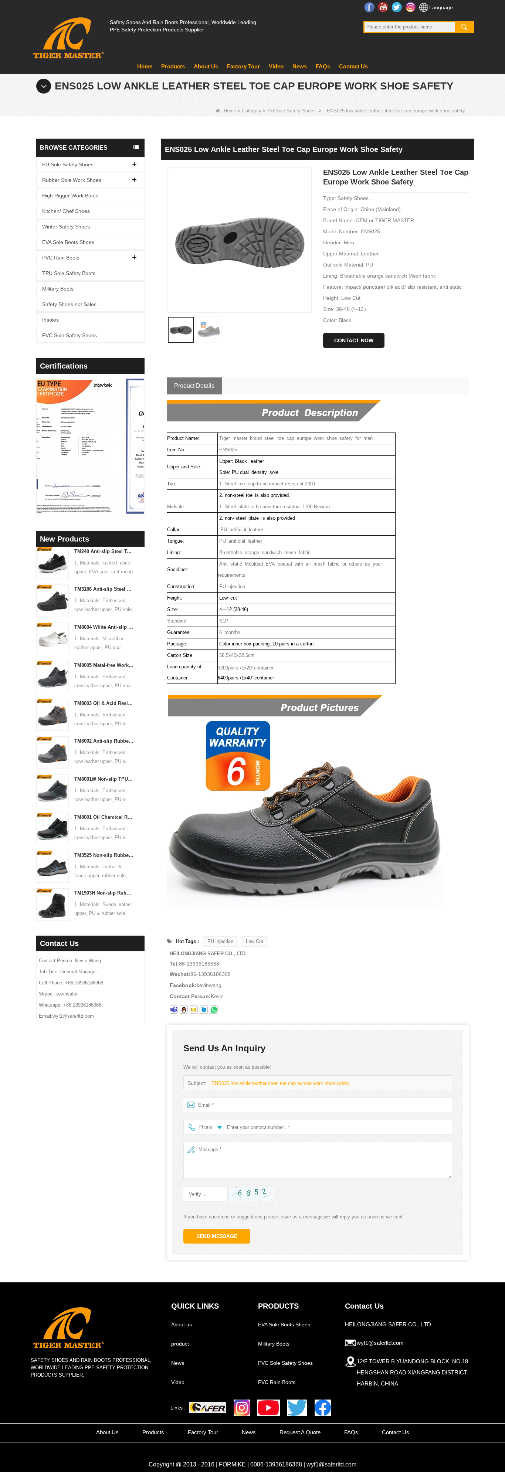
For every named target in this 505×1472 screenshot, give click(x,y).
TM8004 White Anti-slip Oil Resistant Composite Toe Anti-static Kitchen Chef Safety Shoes (104, 627)
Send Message (216, 1236)
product (180, 1344)
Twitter (397, 7)
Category (251, 110)
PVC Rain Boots (60, 258)
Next (141, 435)
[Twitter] (297, 1408)
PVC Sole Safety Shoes (69, 335)
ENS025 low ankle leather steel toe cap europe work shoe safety (280, 1083)
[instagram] (242, 1408)
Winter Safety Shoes (66, 227)
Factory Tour (243, 66)
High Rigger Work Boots (70, 196)
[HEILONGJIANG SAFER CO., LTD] (68, 35)
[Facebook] (323, 1408)
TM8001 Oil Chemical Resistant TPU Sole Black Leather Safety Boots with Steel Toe (104, 817)
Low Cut (254, 941)
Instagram (411, 7)
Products (173, 66)
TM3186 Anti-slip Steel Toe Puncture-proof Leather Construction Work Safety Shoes (104, 589)
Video (276, 66)
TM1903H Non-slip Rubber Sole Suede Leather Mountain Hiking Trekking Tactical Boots (104, 893)
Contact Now (353, 340)
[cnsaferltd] (204, 1009)
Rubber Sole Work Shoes (71, 180)
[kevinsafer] (174, 1009)
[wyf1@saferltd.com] (194, 1009)
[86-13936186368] (214, 1009)
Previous (39, 435)
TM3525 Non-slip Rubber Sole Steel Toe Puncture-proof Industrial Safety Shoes (104, 855)
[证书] (92, 446)
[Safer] (207, 1407)
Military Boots (58, 289)
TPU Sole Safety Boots (68, 273)
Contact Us (353, 66)
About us (181, 1324)
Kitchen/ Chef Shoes (66, 211)
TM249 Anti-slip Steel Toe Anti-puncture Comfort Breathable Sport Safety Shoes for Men (104, 551)
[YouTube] (268, 1408)
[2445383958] (184, 1009)
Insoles (50, 320)
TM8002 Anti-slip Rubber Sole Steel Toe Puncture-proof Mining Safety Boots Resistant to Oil (104, 741)
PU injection (220, 941)
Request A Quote (300, 1432)
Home (144, 66)
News (299, 66)
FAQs (323, 66)
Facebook (370, 7)
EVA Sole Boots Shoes (68, 242)
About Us (206, 66)
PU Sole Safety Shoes (291, 110)
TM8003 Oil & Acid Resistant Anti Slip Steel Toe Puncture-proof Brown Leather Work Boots (104, 703)
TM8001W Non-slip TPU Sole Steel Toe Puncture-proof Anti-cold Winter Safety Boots (104, 779)
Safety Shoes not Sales (69, 304)
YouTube (383, 7)
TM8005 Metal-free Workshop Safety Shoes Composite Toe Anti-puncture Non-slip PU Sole (104, 665)
